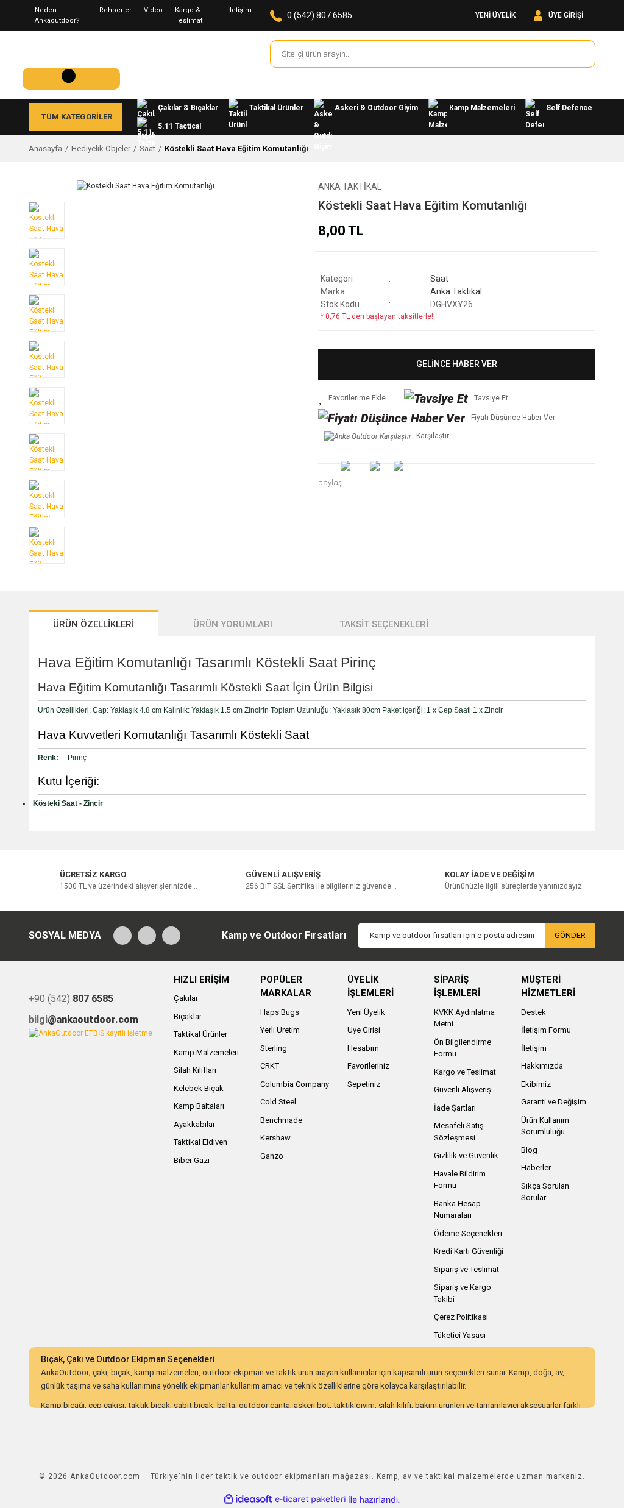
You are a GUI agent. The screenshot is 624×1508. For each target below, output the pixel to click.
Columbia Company (294, 1084)
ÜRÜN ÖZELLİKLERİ (93, 624)
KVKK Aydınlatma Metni (464, 1018)
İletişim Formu (546, 1029)
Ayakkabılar (194, 1124)
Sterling (273, 1048)
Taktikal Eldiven (200, 1142)
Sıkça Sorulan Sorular (545, 1192)
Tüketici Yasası (460, 1335)
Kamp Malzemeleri (206, 1052)
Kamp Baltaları (199, 1106)
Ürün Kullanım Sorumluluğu (545, 1126)
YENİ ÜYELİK (495, 15)
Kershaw (275, 1137)
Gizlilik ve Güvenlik (466, 1155)
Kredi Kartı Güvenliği (468, 1251)
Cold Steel (278, 1101)
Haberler (536, 1167)
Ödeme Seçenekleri (468, 1233)
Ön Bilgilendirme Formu (462, 1048)
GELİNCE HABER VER (456, 364)
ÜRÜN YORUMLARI (232, 624)
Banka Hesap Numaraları (457, 1209)
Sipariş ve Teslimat (466, 1269)
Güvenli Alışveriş (462, 1089)
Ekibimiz (536, 1084)
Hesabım (363, 1048)
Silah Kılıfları (195, 1070)
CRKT (269, 1065)
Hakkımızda (542, 1065)
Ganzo (271, 1156)
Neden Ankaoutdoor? (57, 15)
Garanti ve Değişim (553, 1101)
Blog (529, 1149)
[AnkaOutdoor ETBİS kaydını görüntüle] (90, 1032)
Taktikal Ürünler (200, 1034)
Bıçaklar (188, 1016)
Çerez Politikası (461, 1316)
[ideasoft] (248, 1500)
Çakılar (186, 998)
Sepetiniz (363, 1084)
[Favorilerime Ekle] (352, 398)
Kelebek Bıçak (199, 1088)
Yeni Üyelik (366, 1012)
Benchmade (281, 1120)
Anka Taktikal (349, 186)
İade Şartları (455, 1107)
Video (153, 10)
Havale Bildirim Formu (460, 1179)
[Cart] (71, 79)
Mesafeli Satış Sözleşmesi (459, 1131)
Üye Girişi (363, 1029)
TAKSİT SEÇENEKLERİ (383, 624)
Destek (533, 1012)
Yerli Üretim (280, 1029)
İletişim (240, 10)
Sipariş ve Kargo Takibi (462, 1293)
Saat (439, 278)
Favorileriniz (368, 1065)
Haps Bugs (279, 1012)
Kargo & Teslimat (188, 15)
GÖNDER (570, 935)
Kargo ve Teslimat (465, 1071)
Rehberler (115, 10)
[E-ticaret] (310, 1499)
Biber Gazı (192, 1160)
